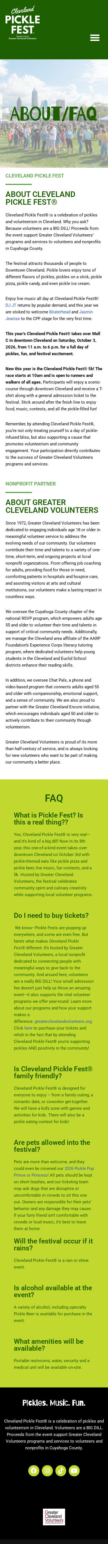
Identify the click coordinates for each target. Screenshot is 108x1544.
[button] (95, 38)
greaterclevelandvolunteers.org (63, 1021)
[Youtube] (74, 1470)
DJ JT (11, 305)
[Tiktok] (60, 1470)
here (28, 1028)
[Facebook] (33, 1470)
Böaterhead (59, 311)
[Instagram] (47, 1470)
